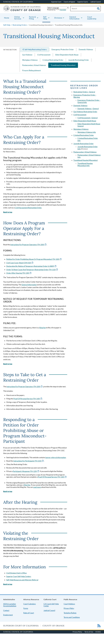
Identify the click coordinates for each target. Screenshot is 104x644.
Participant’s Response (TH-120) (26, 471)
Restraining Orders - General (84, 92)
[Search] (98, 8)
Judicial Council (95, 2)
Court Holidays (69, 604)
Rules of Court (28, 613)
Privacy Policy (69, 608)
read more (37, 487)
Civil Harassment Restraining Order (28, 208)
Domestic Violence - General (88, 109)
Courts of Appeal (69, 2)
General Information (29, 285)
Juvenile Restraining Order (78, 60)
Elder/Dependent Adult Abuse (67, 55)
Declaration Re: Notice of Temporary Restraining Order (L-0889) (31, 266)
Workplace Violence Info (86, 132)
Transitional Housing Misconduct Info (85, 164)
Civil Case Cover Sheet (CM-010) (20, 263)
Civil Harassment (43, 55)
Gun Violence (27, 55)
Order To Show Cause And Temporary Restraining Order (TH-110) (32, 270)
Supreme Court (56, 2)
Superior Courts (82, 2)
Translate (63, 10)
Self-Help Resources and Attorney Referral (22, 580)
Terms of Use (88, 632)
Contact (6, 610)
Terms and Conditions (72, 617)
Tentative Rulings (70, 613)
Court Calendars (29, 604)
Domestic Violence (86, 49)
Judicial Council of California (18, 2)
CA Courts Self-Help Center (51, 605)
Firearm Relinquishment (31, 70)
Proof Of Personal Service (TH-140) (27, 399)
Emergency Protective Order (63, 49)
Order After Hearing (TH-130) (19, 273)
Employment (8, 615)
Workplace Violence (30, 60)
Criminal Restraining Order (53, 60)
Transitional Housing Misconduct (63, 65)
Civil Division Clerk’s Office (16, 573)
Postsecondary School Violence (34, 65)
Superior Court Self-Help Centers (18, 576)
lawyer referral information (55, 457)
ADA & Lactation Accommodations (9, 605)
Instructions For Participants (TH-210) (28, 461)
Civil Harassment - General (87, 118)
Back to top (7, 212)
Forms (25, 608)
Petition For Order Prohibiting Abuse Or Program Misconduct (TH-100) (34, 259)
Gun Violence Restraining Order (85, 112)
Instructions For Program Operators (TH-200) (28, 245)
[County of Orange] (22, 11)
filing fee (42, 328)
